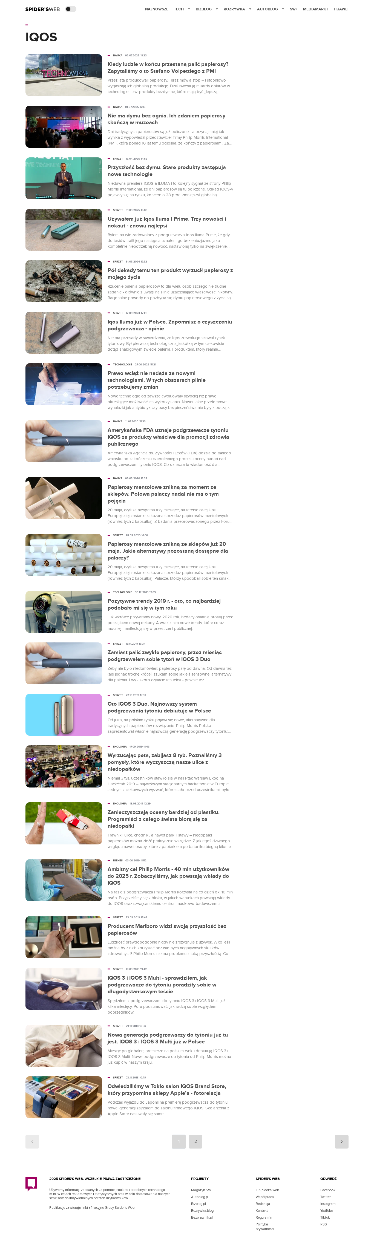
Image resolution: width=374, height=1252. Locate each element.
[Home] (42, 9)
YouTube (326, 1210)
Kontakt (262, 1210)
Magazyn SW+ (202, 1190)
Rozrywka (234, 9)
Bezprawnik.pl (202, 1217)
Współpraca (265, 1197)
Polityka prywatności (265, 1226)
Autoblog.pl (200, 1197)
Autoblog (267, 9)
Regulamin (264, 1217)
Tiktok (325, 1217)
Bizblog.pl (198, 1204)
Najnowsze (156, 9)
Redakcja (263, 1204)
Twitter (325, 1197)
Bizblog (204, 9)
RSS (323, 1224)
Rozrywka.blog (202, 1210)
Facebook (327, 1190)
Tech (179, 9)
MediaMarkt (315, 9)
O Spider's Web (267, 1190)
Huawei (341, 9)
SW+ (294, 9)
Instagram (328, 1204)
